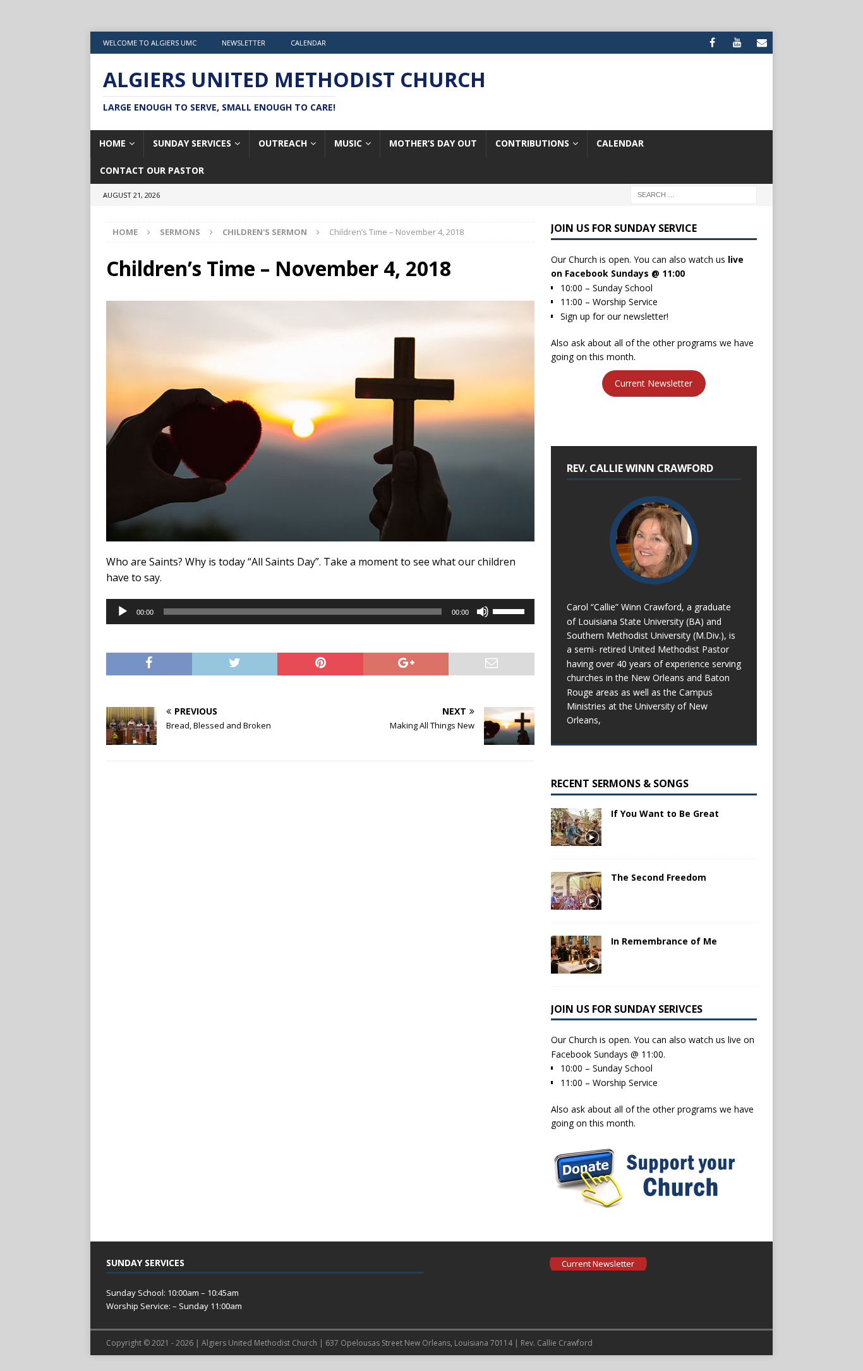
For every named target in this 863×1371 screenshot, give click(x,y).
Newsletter (243, 42)
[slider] (510, 610)
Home (112, 143)
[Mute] (482, 611)
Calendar (308, 42)
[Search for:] (694, 194)
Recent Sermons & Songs (620, 783)
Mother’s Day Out (433, 143)
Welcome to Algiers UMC (149, 42)
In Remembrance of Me (664, 941)
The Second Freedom (658, 877)
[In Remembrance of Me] (576, 955)
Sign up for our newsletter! (614, 316)
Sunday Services (192, 143)
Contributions (532, 143)
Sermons (180, 232)
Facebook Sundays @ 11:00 (625, 273)
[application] (320, 611)
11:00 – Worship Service (609, 302)
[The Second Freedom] (576, 891)
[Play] (122, 611)
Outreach (282, 143)
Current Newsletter (653, 384)
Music (348, 143)
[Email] (762, 43)
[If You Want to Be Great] (576, 827)
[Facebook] (712, 43)
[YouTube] (737, 43)
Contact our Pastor (152, 170)
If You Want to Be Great (665, 813)
